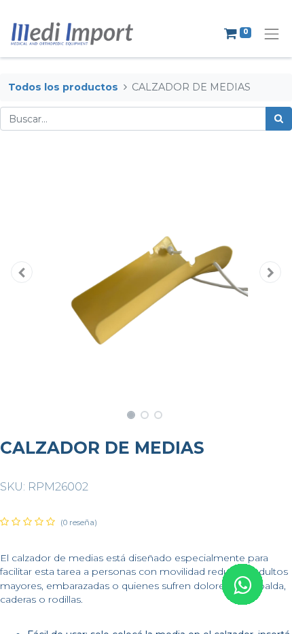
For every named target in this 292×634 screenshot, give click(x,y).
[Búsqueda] (279, 119)
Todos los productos (63, 87)
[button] (22, 272)
